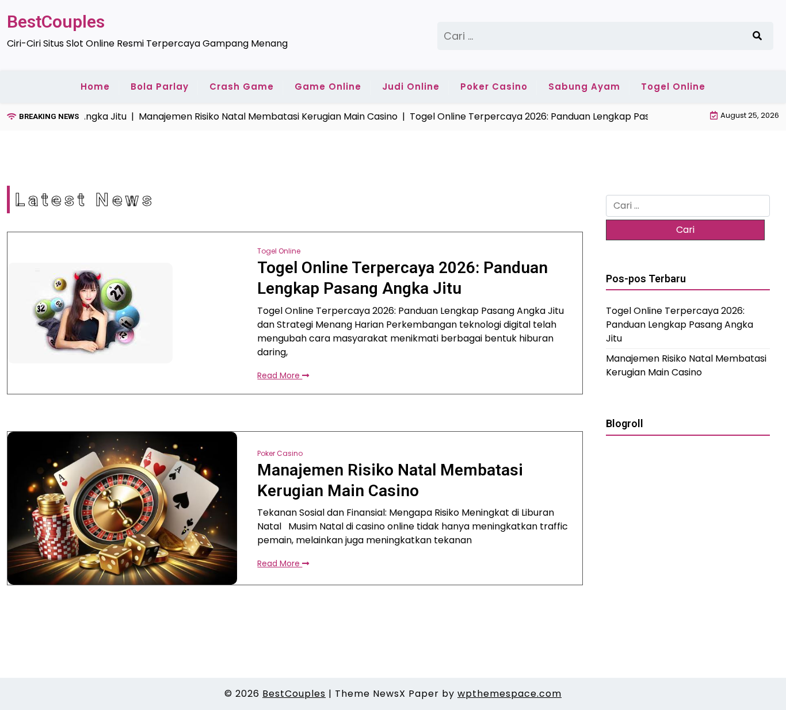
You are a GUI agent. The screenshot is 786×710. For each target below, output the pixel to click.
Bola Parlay (160, 86)
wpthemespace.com (509, 693)
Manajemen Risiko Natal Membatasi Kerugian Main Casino (390, 480)
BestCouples (56, 21)
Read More (279, 375)
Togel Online (673, 86)
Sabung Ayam (584, 86)
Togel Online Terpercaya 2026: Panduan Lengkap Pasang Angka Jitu (402, 278)
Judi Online (411, 86)
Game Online (328, 86)
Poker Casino (494, 86)
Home (95, 86)
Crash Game (241, 86)
